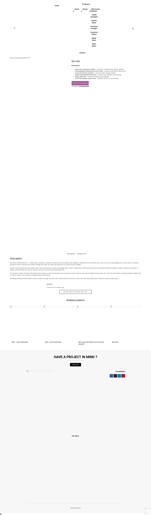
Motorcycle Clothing (94, 10)
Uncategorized (19, 58)
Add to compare (37, 344)
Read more (30, 344)
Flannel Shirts (94, 22)
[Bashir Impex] (14, 28)
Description (71, 254)
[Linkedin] (119, 376)
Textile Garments (94, 16)
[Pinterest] (123, 376)
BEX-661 (115, 342)
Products (85, 4)
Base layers (94, 45)
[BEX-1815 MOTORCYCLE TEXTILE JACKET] (92, 323)
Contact (82, 53)
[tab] (71, 254)
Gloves (85, 9)
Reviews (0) (81, 254)
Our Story (75, 436)
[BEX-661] (125, 323)
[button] (75, 364)
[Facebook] (111, 376)
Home (57, 6)
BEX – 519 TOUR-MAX (20, 342)
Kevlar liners (94, 39)
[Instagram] (115, 376)
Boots (77, 9)
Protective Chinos (94, 33)
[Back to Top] (1, 514)
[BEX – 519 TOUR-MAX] (25, 323)
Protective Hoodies (94, 27)
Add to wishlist (34, 344)
